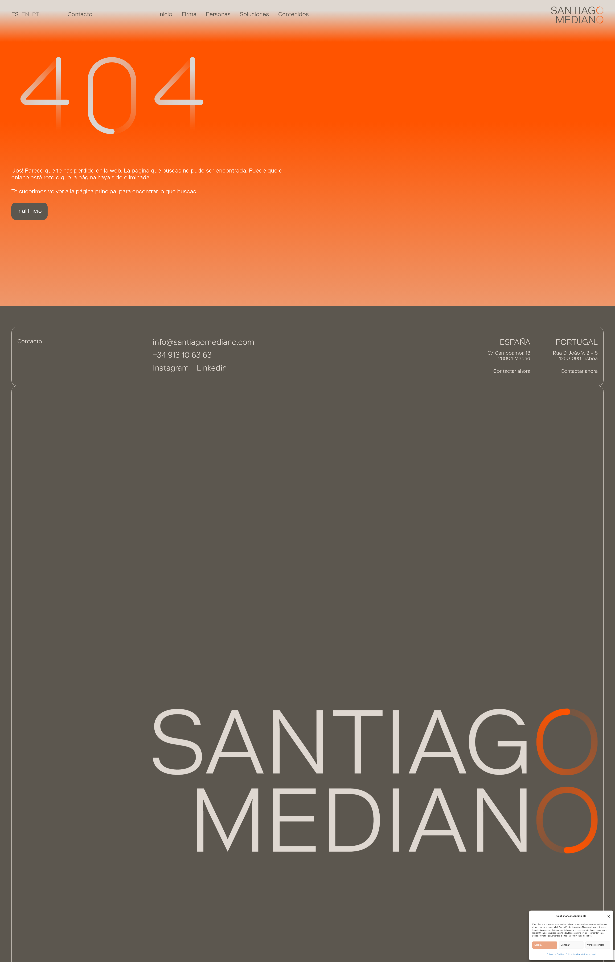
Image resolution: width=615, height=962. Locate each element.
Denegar (565, 944)
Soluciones (254, 15)
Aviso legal (591, 954)
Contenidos (293, 15)
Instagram (171, 369)
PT (35, 15)
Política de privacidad (575, 954)
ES (15, 15)
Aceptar (538, 944)
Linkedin (212, 369)
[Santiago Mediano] (577, 15)
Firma (189, 15)
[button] (608, 916)
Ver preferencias (595, 944)
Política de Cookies (555, 954)
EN (25, 15)
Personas (218, 15)
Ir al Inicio (29, 211)
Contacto (80, 15)
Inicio (165, 15)
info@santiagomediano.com (203, 343)
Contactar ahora (511, 371)
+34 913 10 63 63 (182, 356)
